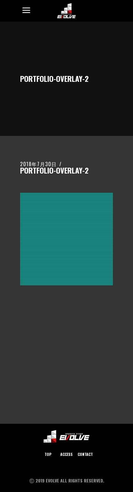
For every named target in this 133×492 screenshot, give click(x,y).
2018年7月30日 (38, 164)
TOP (48, 454)
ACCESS (66, 454)
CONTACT (85, 454)
